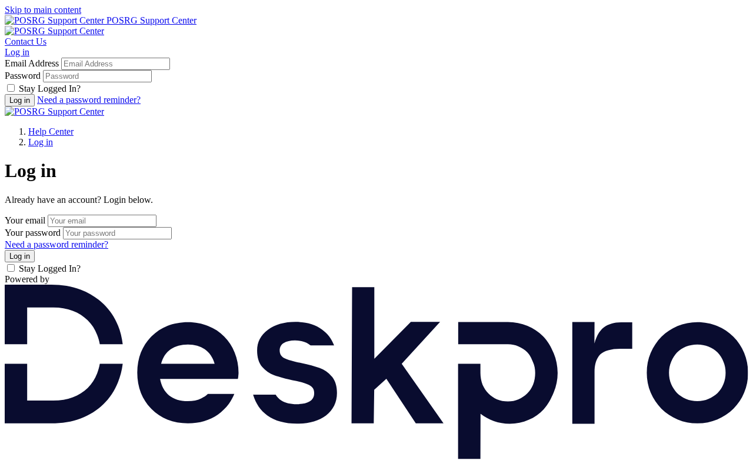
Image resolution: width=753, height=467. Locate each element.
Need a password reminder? (89, 100)
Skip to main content (43, 10)
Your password (33, 233)
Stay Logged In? (50, 89)
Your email (25, 220)
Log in (17, 52)
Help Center (51, 131)
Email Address (32, 63)
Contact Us (25, 41)
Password (23, 76)
